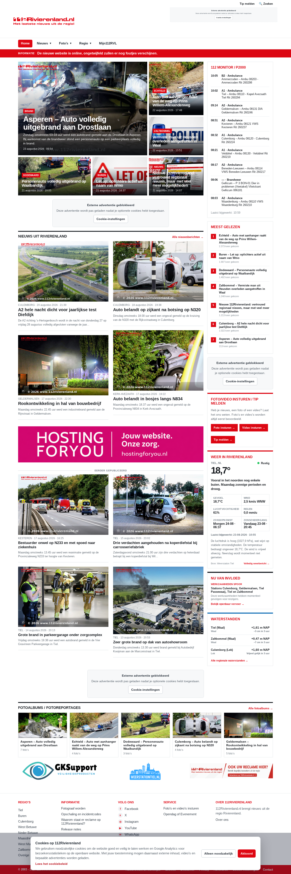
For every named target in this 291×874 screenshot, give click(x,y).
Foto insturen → (224, 427)
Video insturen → (253, 427)
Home (25, 43)
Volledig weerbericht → (256, 563)
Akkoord (247, 853)
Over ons (222, 819)
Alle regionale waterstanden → (229, 660)
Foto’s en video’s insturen (181, 808)
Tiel (20, 810)
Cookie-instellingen (223, 18)
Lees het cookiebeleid (51, 863)
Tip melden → (223, 439)
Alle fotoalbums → (260, 708)
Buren (22, 816)
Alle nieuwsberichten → (187, 237)
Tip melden (247, 3)
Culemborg (25, 821)
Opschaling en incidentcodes (81, 814)
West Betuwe (27, 827)
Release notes (71, 829)
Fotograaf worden (73, 808)
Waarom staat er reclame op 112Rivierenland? (81, 821)
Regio (85, 43)
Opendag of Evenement (179, 814)
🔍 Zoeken (266, 3)
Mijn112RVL (108, 43)
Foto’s (65, 43)
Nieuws (44, 43)
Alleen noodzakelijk (218, 853)
